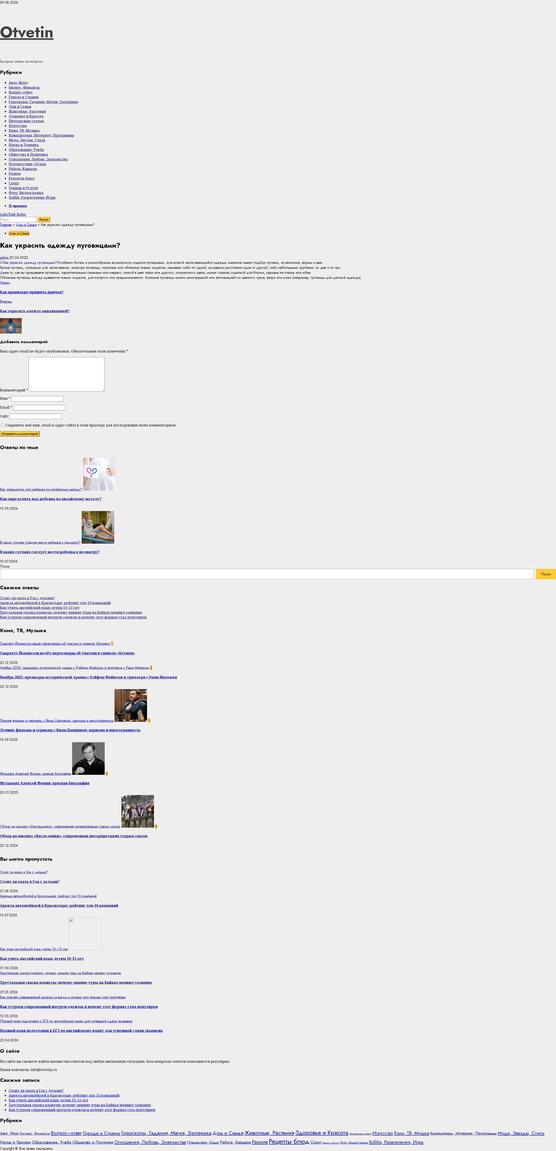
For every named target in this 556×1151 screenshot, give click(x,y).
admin (5, 257)
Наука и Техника (24, 144)
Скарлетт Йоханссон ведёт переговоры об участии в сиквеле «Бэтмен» (55, 643)
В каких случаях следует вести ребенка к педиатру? (40, 542)
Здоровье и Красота (26, 116)
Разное (15, 173)
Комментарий (14, 390)
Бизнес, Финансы (24, 87)
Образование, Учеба (26, 149)
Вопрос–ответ (21, 92)
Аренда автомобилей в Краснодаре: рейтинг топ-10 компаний (55, 602)
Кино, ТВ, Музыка (24, 130)
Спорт (14, 183)
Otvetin (26, 32)
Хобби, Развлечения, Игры (32, 197)
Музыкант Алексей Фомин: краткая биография (35, 773)
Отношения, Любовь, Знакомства (38, 159)
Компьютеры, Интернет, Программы (41, 135)
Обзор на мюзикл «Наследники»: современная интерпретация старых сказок (60, 826)
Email (6, 407)
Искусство (18, 125)
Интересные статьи (26, 121)
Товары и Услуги (23, 187)
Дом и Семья (20, 106)
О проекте (18, 205)
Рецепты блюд (22, 178)
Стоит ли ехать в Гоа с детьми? (27, 598)
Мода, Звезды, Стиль (27, 140)
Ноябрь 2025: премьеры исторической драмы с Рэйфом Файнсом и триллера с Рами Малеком (74, 667)
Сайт (4, 416)
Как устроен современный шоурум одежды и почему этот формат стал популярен (73, 617)
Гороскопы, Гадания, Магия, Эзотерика (43, 101)
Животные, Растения (27, 111)
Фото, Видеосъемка (26, 192)
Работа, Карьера (23, 168)
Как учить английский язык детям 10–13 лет (39, 607)
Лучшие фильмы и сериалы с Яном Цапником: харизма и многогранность (56, 720)
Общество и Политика (28, 154)
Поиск (5, 566)
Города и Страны (24, 97)
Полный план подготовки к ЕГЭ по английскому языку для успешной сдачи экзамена (66, 1021)
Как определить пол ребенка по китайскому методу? (41, 489)
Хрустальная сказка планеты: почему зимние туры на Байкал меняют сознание (71, 612)
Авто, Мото (18, 82)
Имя (5, 398)
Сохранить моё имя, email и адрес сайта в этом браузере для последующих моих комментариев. (90, 425)
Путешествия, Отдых (27, 164)
